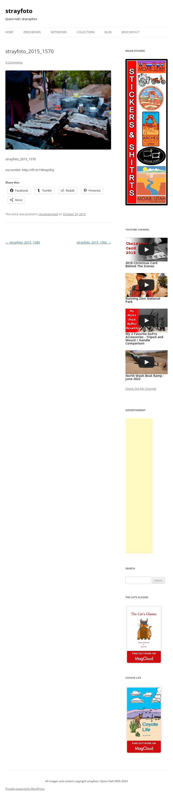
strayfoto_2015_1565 (94, 242)
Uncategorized (48, 214)
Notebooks (59, 32)
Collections (86, 32)
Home (9, 32)
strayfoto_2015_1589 (22, 242)
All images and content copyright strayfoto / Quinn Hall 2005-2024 (86, 781)
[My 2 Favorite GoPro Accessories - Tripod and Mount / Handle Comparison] (146, 320)
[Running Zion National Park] (146, 285)
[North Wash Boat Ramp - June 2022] (146, 362)
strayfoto (18, 11)
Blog (108, 32)
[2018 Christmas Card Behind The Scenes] (146, 249)
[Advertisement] (139, 485)
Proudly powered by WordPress (25, 789)
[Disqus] (58, 302)
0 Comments (14, 62)
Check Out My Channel (140, 389)
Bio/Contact (131, 32)
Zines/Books (32, 32)
